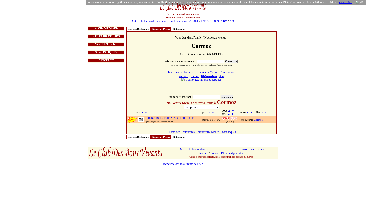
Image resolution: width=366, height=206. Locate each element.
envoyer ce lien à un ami (174, 20)
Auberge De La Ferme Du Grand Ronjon (169, 117)
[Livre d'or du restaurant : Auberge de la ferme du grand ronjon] (229, 117)
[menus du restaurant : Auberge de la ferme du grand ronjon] (140, 119)
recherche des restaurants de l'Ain (183, 164)
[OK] (359, 2)
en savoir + (345, 2)
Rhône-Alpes (219, 20)
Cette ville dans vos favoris (146, 20)
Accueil (194, 20)
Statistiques (179, 29)
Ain (232, 20)
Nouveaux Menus (161, 29)
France (205, 20)
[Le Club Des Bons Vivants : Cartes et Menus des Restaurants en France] (183, 10)
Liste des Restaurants (138, 29)
